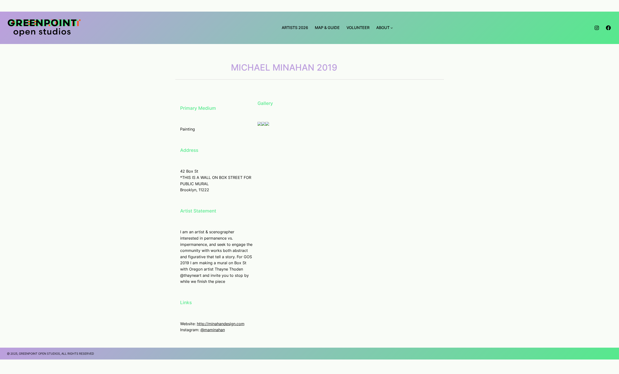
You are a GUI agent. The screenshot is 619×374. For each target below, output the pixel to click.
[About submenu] (392, 28)
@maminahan (212, 329)
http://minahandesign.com (220, 323)
